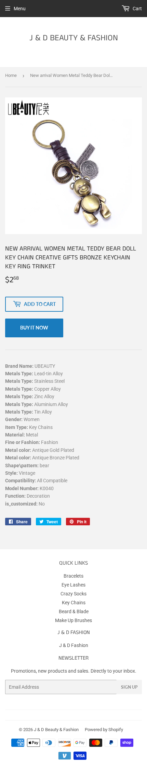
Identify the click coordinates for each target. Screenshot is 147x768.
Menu (20, 8)
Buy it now (34, 328)
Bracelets (73, 576)
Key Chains (73, 602)
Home (11, 75)
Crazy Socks (73, 593)
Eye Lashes (73, 585)
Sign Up (129, 687)
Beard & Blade (74, 611)
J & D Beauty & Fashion (73, 38)
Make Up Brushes (73, 620)
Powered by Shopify (104, 729)
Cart (137, 8)
